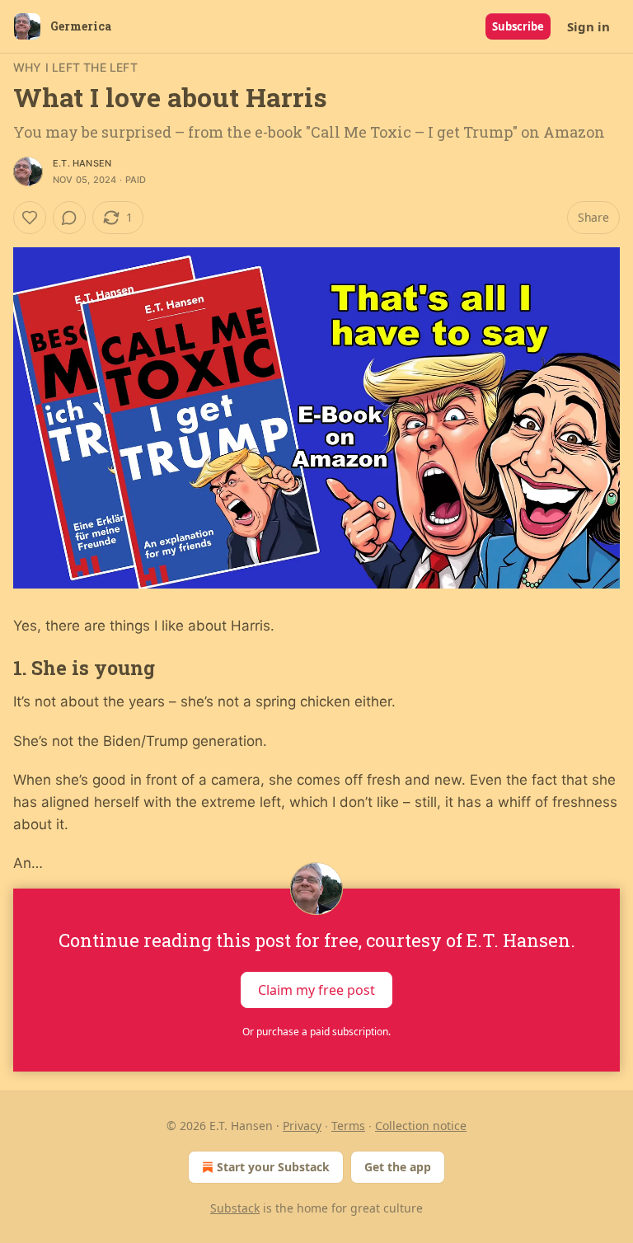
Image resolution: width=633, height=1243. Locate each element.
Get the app (397, 1167)
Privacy (302, 1125)
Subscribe (518, 26)
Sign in (588, 26)
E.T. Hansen (82, 163)
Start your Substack (273, 1167)
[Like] (29, 217)
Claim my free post (316, 989)
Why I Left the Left (75, 67)
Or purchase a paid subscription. (316, 1032)
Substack (235, 1208)
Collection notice (421, 1125)
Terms (348, 1125)
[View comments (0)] (69, 217)
